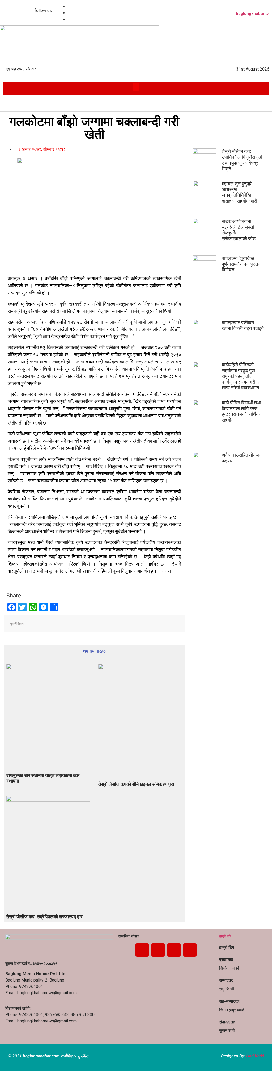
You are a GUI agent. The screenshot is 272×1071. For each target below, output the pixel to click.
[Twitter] (158, 950)
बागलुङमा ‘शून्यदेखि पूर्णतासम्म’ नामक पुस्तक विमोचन (241, 263)
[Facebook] (142, 950)
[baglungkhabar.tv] (267, 5)
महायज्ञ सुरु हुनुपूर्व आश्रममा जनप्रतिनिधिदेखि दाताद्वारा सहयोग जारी (239, 192)
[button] (136, 87)
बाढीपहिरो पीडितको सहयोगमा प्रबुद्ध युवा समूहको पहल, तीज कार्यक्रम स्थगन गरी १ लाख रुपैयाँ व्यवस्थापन (240, 376)
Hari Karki (255, 1056)
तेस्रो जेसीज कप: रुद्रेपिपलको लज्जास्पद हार (44, 916)
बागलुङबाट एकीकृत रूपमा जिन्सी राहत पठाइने (243, 325)
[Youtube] (174, 950)
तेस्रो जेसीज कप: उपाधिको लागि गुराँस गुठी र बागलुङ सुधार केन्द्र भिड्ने (242, 159)
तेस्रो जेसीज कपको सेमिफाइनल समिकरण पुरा (136, 784)
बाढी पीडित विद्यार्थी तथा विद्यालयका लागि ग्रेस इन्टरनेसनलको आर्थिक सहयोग (241, 411)
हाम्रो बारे (225, 936)
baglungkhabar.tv (252, 13)
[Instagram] (190, 950)
